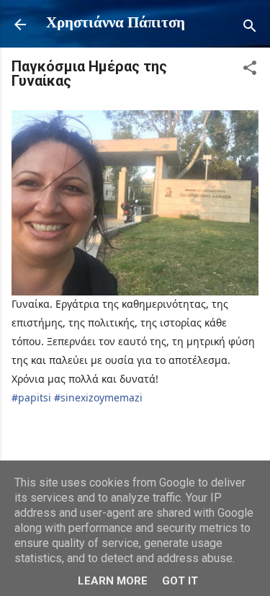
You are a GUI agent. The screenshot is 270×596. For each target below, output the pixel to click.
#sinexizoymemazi (98, 397)
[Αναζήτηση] (249, 29)
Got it (180, 580)
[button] (249, 71)
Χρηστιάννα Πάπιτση (115, 23)
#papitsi (31, 397)
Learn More (113, 580)
